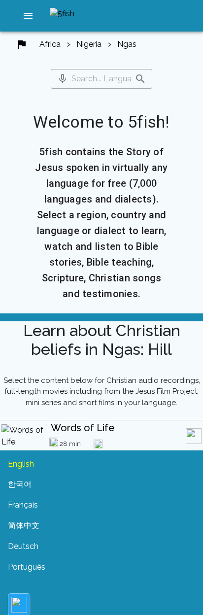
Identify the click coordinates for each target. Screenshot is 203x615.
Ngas (126, 44)
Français (23, 505)
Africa (50, 44)
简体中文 (23, 525)
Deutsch (23, 546)
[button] (28, 16)
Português (26, 567)
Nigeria (89, 44)
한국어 (20, 484)
